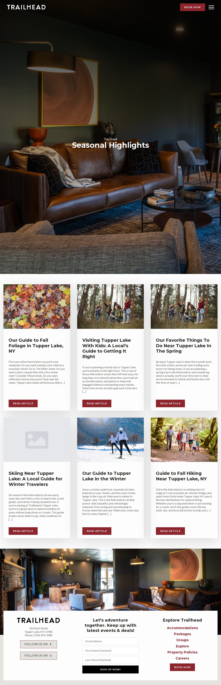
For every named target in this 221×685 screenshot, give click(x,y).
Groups (182, 640)
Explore (182, 646)
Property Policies (182, 652)
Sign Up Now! (110, 669)
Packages (182, 634)
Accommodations (182, 628)
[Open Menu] (211, 7)
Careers (182, 658)
